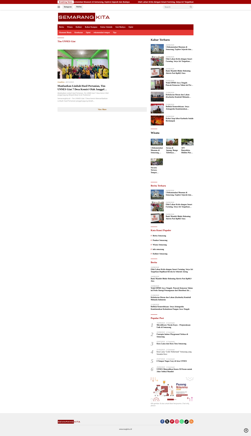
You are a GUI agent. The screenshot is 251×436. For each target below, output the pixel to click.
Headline (61, 82)
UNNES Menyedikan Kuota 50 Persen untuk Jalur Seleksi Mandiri (174, 370)
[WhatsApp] (182, 421)
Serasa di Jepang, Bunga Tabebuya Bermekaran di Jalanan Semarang (172, 150)
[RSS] (191, 421)
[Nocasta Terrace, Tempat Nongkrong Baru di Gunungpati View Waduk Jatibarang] (157, 161)
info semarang (158, 249)
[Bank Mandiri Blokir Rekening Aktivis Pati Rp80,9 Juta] (157, 73)
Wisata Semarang (160, 245)
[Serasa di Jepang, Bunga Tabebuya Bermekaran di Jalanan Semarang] (172, 142)
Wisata (70, 27)
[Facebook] (162, 421)
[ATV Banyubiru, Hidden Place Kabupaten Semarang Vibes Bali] (187, 142)
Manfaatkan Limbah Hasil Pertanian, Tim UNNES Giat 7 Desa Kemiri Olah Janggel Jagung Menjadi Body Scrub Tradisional (81, 89)
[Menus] (59, 7)
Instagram (68, 7)
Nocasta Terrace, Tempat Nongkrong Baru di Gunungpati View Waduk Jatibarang (156, 170)
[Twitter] (167, 421)
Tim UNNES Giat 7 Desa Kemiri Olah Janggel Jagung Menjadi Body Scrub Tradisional (83, 94)
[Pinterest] (172, 421)
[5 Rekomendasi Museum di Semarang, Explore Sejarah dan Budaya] (157, 49)
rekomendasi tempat (102, 32)
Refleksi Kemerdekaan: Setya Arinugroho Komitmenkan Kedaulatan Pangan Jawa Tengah (179, 108)
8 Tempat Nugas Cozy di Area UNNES (172, 361)
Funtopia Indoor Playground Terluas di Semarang (172, 335)
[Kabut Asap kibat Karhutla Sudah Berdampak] (157, 120)
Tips (114, 32)
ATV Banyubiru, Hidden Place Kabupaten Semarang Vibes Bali (186, 150)
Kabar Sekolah (106, 27)
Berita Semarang (159, 236)
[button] (190, 7)
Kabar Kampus (91, 27)
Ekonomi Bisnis (65, 32)
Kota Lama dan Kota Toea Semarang (171, 344)
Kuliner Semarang (160, 254)
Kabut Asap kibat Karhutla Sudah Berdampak (179, 120)
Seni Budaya (120, 27)
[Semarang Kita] (85, 17)
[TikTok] (186, 422)
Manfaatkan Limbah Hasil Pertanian (70, 93)
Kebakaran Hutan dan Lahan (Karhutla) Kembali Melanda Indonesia (177, 96)
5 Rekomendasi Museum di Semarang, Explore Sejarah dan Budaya (85, 2)
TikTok (79, 7)
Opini (131, 27)
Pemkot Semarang (160, 240)
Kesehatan (79, 32)
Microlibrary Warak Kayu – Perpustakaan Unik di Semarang (173, 326)
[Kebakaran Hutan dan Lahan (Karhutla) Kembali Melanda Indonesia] (157, 97)
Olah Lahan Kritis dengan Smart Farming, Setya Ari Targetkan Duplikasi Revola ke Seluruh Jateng (168, 2)
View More (102, 109)
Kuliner (79, 27)
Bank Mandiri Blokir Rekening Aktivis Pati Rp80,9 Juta (178, 72)
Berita (61, 27)
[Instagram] (177, 421)
